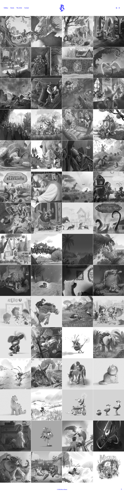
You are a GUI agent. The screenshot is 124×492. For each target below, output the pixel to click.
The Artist (19, 8)
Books (12, 8)
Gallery (6, 8)
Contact (26, 8)
